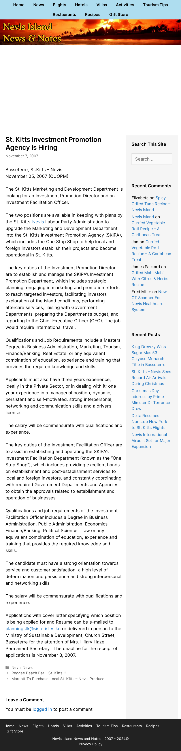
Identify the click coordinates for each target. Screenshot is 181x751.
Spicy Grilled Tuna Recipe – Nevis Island (151, 203)
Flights (59, 4)
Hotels (81, 4)
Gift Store (118, 14)
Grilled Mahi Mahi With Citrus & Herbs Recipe (150, 278)
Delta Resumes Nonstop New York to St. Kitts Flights (149, 421)
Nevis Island (143, 216)
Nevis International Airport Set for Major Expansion (151, 440)
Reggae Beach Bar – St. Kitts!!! (38, 673)
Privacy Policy (90, 744)
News (38, 4)
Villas (101, 4)
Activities (125, 4)
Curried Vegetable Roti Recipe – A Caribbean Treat (148, 228)
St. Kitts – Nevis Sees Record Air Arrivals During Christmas (151, 377)
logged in (42, 709)
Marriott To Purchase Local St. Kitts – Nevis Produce (57, 679)
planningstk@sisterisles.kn (33, 628)
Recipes (92, 14)
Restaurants (64, 14)
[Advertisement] (90, 97)
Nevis (38, 221)
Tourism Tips (155, 4)
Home (19, 4)
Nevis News (22, 667)
